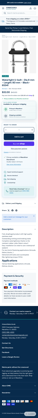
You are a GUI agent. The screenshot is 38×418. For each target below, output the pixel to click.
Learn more (27, 2)
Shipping (6, 152)
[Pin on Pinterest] (16, 210)
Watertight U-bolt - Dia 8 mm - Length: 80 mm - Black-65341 (18, 37)
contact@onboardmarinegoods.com (15, 335)
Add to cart (19, 137)
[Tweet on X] (9, 210)
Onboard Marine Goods (12, 413)
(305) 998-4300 (8, 332)
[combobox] (19, 13)
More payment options (19, 149)
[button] (35, 8)
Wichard (4, 89)
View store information (14, 164)
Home (3, 35)
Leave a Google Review (10, 357)
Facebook (5, 352)
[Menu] (3, 8)
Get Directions (7, 348)
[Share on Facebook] (12, 210)
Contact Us (6, 343)
